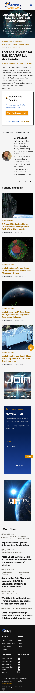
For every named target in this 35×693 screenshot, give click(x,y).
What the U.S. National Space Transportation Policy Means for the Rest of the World (16, 601)
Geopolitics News (8, 264)
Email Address (11, 446)
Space (15, 44)
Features (5, 537)
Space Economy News (15, 552)
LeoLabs (19, 132)
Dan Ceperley (10, 132)
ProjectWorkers (7, 683)
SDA (24, 132)
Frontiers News (7, 42)
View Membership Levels (16, 113)
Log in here (25, 121)
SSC (28, 132)
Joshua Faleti (8, 232)
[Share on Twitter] (25, 181)
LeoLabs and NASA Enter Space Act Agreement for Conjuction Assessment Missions (16, 314)
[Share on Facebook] (20, 181)
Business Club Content (7, 573)
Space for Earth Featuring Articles (23, 537)
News (9, 44)
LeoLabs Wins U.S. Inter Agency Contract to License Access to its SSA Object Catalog (16, 270)
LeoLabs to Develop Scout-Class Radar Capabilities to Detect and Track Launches (16, 358)
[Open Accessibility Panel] (31, 347)
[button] (3, 689)
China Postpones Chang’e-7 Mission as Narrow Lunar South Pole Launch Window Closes (17, 615)
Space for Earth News (15, 47)
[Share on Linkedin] (31, 181)
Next (29, 457)
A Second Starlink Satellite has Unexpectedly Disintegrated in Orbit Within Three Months (15, 226)
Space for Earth (13, 537)
